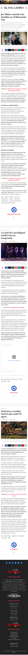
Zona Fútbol (14, 638)
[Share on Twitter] (9, 50)
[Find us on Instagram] (9, 563)
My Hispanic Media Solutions (14, 639)
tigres (9, 537)
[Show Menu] (1, 8)
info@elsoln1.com (14, 617)
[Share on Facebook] (6, 50)
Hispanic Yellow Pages (14, 636)
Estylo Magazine (14, 632)
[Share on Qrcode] (22, 50)
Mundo (5, 408)
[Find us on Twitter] (12, 563)
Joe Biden (11, 198)
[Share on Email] (16, 50)
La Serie (20, 379)
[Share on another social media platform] (25, 50)
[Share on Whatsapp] (12, 50)
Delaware (11, 196)
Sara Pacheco (4, 241)
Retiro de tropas (5, 200)
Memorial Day (17, 198)
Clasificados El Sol (14, 635)
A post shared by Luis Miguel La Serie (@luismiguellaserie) (14, 375)
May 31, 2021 (15, 30)
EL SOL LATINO (14, 8)
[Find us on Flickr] (18, 563)
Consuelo (6, 196)
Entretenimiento (7, 230)
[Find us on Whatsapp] (21, 563)
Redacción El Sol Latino (6, 30)
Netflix (9, 381)
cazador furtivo (21, 535)
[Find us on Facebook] (6, 563)
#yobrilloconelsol (7, 379)
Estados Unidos (7, 11)
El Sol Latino (16, 196)
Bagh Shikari (14, 535)
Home (2, 11)
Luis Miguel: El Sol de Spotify (17, 307)
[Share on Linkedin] (19, 50)
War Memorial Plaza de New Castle (8, 202)
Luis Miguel (4, 381)
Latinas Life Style (14, 633)
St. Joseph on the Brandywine (15, 200)
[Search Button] (26, 8)
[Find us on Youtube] (15, 563)
